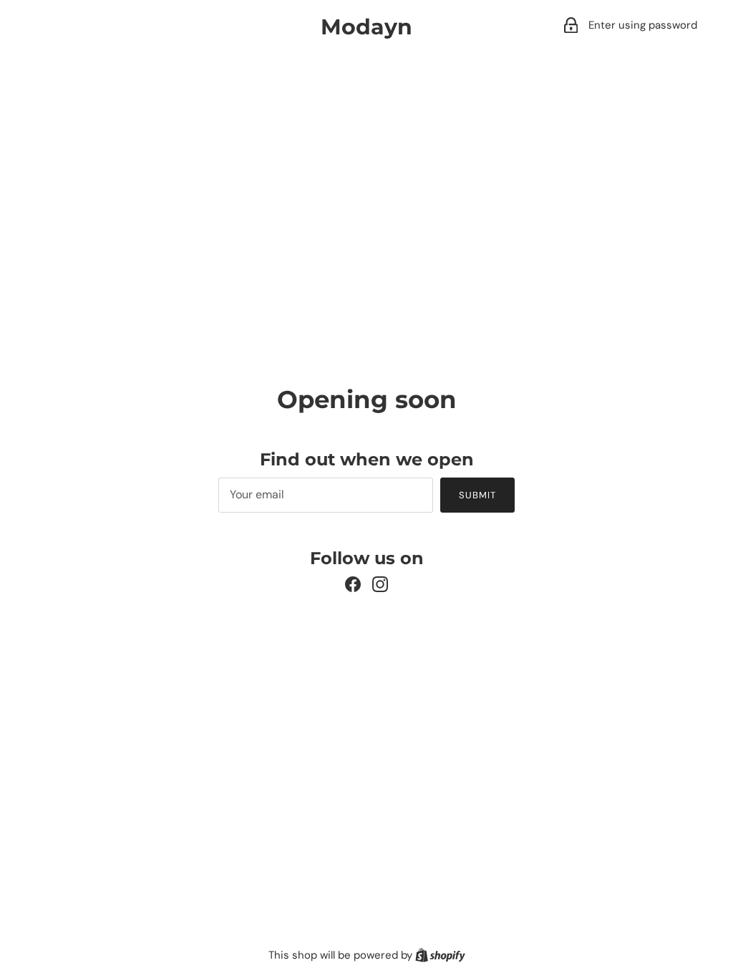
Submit (477, 495)
